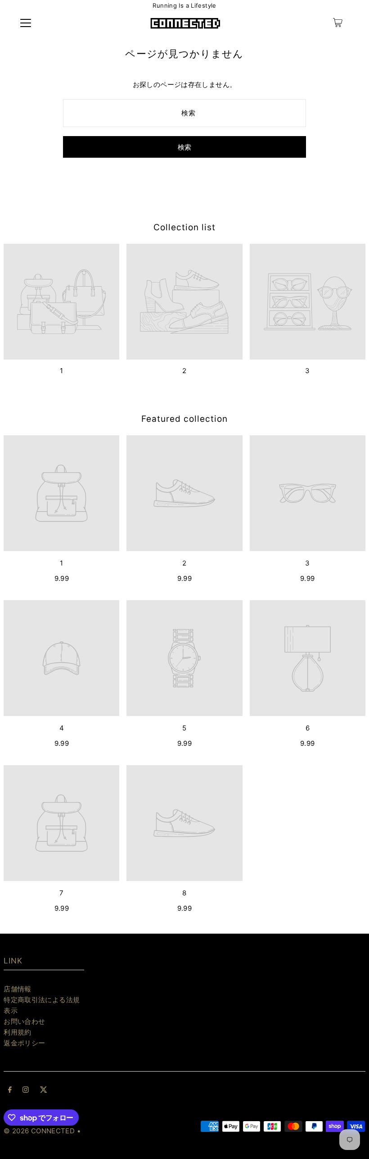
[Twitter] (43, 1090)
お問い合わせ (24, 1021)
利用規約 (18, 1032)
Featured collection (184, 419)
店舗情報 (18, 989)
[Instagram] (25, 1090)
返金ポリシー (24, 1043)
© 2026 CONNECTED (39, 1131)
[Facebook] (10, 1090)
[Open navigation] (25, 22)
